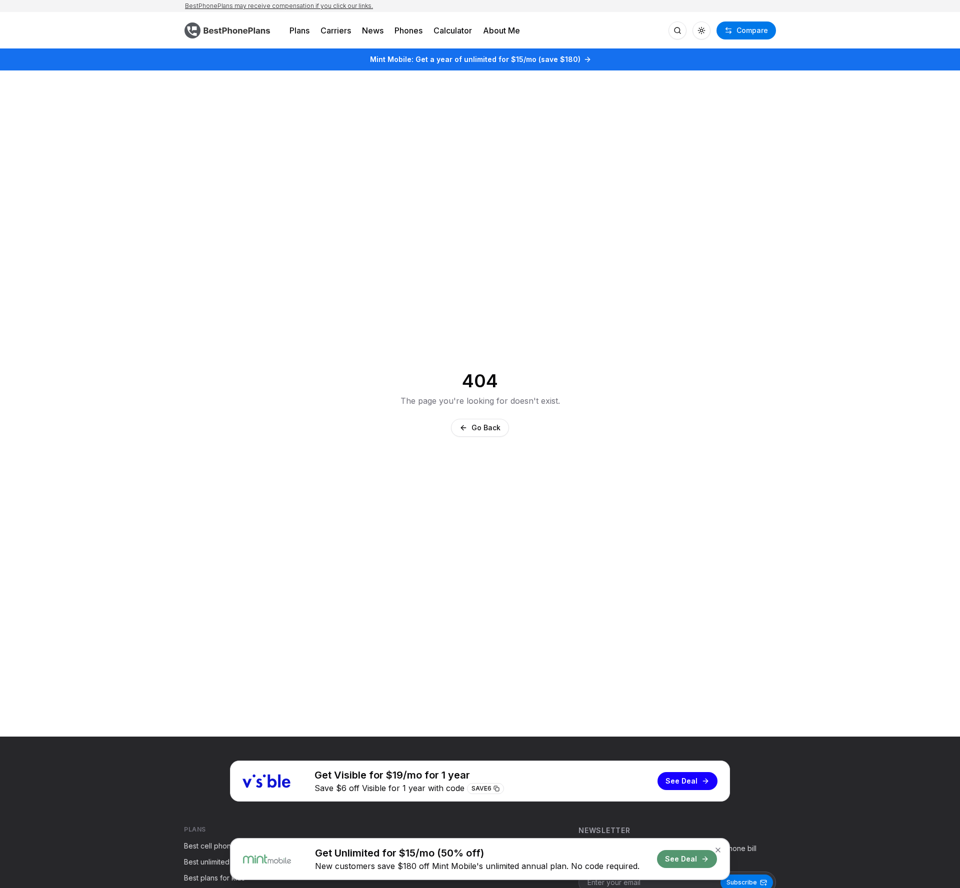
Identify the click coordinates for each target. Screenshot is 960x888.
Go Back (486, 427)
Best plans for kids (214, 878)
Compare (752, 30)
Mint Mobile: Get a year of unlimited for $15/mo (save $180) (475, 59)
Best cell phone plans (219, 846)
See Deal (682, 781)
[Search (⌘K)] (677, 30)
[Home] (228, 30)
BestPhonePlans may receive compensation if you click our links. (279, 5)
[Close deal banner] (718, 850)
